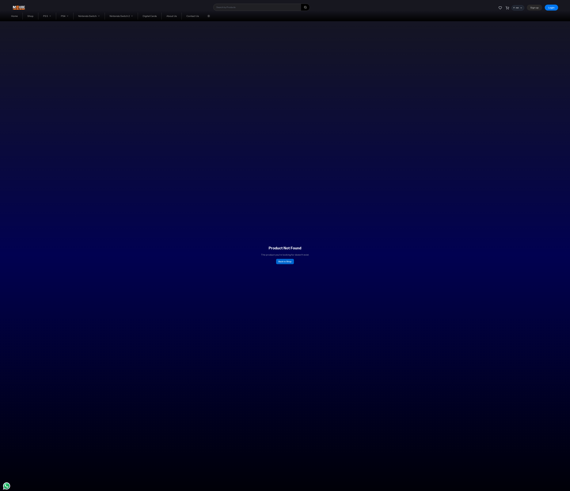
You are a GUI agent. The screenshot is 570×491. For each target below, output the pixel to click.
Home (14, 16)
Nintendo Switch (87, 16)
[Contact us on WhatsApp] (6, 486)
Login (551, 7)
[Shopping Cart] (507, 8)
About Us (171, 16)
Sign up (534, 7)
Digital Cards (150, 16)
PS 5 (45, 16)
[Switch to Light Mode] (208, 16)
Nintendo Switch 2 (120, 16)
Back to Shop (285, 261)
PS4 (63, 16)
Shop (30, 16)
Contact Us (192, 16)
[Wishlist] (500, 8)
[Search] (305, 7)
